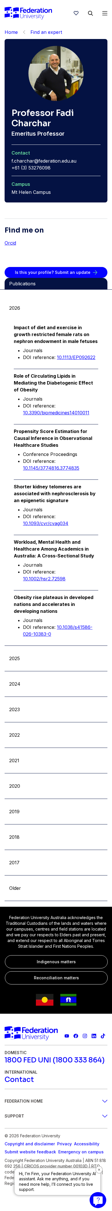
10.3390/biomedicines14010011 (56, 413)
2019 (14, 811)
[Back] (24, 32)
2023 (14, 709)
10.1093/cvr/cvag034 (45, 523)
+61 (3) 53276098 (31, 168)
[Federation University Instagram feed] (84, 1035)
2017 (14, 862)
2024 (14, 684)
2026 (14, 308)
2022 (14, 735)
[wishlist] (76, 13)
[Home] (28, 13)
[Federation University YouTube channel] (66, 1035)
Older (15, 888)
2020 (14, 786)
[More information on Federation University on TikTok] (103, 1035)
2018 (14, 837)
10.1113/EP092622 (76, 357)
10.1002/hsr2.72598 (44, 579)
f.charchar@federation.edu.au (43, 161)
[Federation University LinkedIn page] (93, 1035)
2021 (14, 760)
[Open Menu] (104, 13)
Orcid (10, 243)
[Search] (90, 13)
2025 (14, 658)
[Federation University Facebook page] (75, 1035)
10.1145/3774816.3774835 (51, 468)
